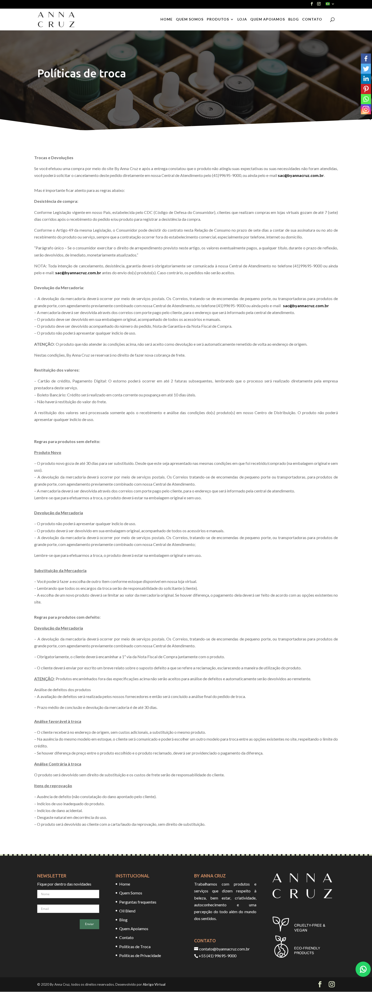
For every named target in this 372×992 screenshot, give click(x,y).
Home (166, 19)
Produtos (218, 19)
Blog (293, 19)
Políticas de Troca (135, 946)
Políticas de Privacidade (140, 955)
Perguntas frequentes (137, 901)
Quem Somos (189, 19)
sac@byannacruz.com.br (301, 175)
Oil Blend (127, 910)
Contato (312, 19)
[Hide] (370, 119)
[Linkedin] (366, 79)
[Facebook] (366, 58)
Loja (242, 19)
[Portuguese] (330, 5)
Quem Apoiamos (267, 19)
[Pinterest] (366, 89)
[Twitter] (366, 69)
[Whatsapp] (366, 99)
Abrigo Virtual (154, 984)
